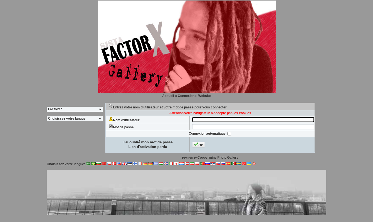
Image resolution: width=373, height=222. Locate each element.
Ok (201, 145)
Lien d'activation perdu (147, 147)
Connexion (186, 96)
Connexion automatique (207, 133)
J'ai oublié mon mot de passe (148, 142)
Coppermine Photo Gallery (217, 157)
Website (204, 96)
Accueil (168, 96)
